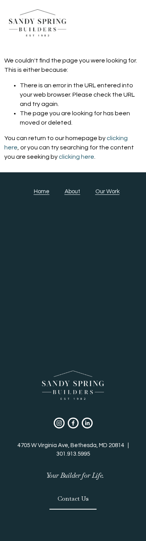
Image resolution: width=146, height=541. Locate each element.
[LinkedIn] (87, 423)
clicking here (76, 157)
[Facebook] (73, 423)
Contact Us (73, 498)
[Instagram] (59, 423)
